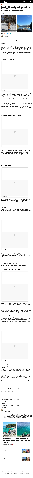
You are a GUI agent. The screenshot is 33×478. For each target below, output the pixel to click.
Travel (2, 4)
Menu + (2, 1)
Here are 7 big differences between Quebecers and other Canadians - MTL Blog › (12, 401)
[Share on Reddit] (4, 33)
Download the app (17, 471)
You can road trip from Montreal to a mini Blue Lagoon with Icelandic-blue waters (16, 440)
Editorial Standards (6, 473)
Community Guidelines (28, 471)
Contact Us (12, 471)
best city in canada (17, 405)
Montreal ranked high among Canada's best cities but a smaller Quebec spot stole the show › (14, 396)
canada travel (4, 405)
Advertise (3, 471)
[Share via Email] (8, 33)
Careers (9, 471)
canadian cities (10, 405)
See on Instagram (4, 90)
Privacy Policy (21, 473)
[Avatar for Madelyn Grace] (2, 410)
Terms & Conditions (26, 473)
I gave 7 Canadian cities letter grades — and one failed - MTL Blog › (10, 399)
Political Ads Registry (16, 473)
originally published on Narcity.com (14, 388)
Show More (3, 407)
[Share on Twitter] (7, 33)
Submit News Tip (23, 471)
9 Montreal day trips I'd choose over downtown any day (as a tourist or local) (12, 450)
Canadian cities (4, 46)
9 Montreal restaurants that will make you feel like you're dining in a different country (12, 458)
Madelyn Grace (8, 410)
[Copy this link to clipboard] (10, 33)
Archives (6, 471)
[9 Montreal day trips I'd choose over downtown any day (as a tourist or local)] (26, 451)
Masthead (11, 473)
